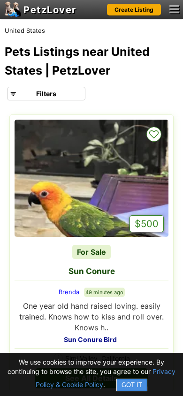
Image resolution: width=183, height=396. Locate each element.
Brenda (69, 292)
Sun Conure (92, 271)
